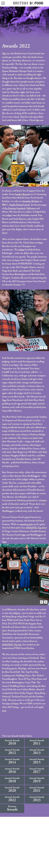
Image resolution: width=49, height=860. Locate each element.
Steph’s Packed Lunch (19, 205)
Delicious (31, 208)
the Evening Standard (14, 208)
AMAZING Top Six (11, 645)
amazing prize (26, 524)
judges (21, 250)
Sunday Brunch (22, 194)
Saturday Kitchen (30, 201)
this (37, 120)
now (4, 711)
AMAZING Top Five (36, 528)
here (41, 243)
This (4, 53)
